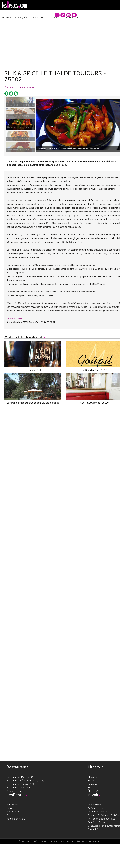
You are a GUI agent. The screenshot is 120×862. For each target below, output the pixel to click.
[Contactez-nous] (74, 15)
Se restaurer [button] (90, 14)
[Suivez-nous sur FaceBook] (57, 15)
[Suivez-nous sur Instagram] (68, 15)
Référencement (14, 791)
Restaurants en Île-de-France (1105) (25, 780)
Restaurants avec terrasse (20, 787)
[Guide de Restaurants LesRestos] (14, 4)
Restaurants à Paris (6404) (20, 777)
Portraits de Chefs (16, 818)
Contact (11, 815)
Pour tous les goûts (17, 17)
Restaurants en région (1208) (22, 784)
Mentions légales (94, 841)
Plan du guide (13, 811)
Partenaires (12, 804)
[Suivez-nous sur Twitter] (62, 15)
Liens (9, 808)
